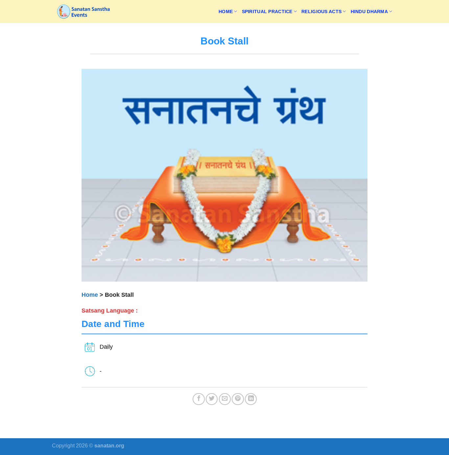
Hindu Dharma (369, 11)
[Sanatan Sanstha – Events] (85, 11)
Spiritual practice (267, 11)
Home (226, 11)
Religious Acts (321, 11)
